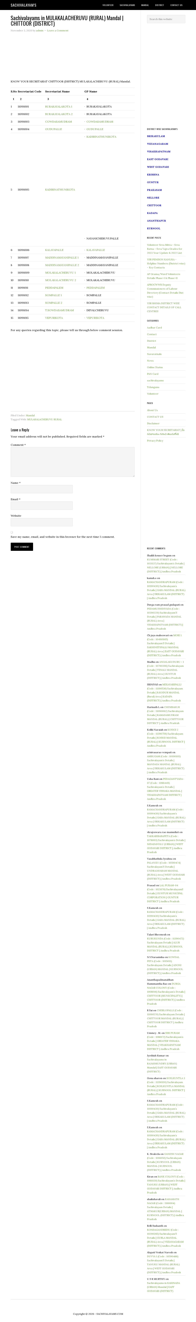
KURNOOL (153, 228)
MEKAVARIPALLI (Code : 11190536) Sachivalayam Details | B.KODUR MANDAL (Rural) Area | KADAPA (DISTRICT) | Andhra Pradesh (165, 692)
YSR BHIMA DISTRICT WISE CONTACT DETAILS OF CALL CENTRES (164, 307)
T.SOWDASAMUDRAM (59, 310)
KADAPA (152, 213)
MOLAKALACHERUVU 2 (60, 280)
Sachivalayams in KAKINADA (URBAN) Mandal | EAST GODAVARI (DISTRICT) (163, 1286)
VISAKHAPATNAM (158, 151)
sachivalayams (155, 380)
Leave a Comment (57, 30)
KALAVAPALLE (54, 250)
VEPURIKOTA (54, 318)
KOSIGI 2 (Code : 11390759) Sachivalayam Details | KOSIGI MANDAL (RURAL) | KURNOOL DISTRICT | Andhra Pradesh (166, 737)
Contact (152, 334)
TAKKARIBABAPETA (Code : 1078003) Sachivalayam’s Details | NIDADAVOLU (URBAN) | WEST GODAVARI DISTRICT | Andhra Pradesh (166, 844)
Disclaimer (153, 423)
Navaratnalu (154, 354)
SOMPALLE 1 (53, 295)
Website (16, 515)
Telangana (153, 387)
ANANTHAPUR (156, 220)
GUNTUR (153, 182)
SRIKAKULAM (156, 136)
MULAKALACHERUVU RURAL (44, 419)
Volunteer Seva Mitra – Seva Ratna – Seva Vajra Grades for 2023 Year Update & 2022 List (164, 248)
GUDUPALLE (53, 129)
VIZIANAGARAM (157, 143)
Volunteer (152, 393)
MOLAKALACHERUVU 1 (60, 272)
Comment (18, 445)
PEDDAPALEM (54, 287)
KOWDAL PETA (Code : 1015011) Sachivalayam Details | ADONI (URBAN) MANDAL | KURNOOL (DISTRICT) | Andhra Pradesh (165, 965)
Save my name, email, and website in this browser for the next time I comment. (63, 537)
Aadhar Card (154, 327)
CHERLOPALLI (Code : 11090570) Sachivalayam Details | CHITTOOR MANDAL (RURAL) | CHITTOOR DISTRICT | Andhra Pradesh (166, 1018)
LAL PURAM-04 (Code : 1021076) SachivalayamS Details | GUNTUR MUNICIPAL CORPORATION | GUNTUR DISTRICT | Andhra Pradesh (165, 893)
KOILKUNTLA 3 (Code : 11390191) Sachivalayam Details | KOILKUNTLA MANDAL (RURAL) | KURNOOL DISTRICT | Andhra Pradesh (166, 1086)
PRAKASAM (154, 189)
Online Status (155, 367)
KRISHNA (153, 174)
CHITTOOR (154, 205)
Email (15, 499)
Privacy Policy (155, 440)
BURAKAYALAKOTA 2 (59, 114)
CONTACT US (155, 416)
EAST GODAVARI (157, 159)
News (150, 360)
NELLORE (153, 197)
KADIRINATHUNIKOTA (60, 189)
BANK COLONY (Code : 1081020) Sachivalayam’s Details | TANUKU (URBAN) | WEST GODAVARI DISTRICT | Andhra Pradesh (166, 1184)
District (151, 340)
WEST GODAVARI (158, 166)
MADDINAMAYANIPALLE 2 (62, 265)
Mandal (30, 415)
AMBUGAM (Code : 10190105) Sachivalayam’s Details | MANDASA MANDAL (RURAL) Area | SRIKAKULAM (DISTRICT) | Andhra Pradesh (165, 764)
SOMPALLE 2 (53, 302)
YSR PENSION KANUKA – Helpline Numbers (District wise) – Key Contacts (166, 263)
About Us (152, 410)
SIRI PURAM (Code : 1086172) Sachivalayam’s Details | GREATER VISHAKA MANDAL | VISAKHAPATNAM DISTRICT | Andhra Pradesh (165, 1040)
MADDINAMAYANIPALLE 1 (62, 257)
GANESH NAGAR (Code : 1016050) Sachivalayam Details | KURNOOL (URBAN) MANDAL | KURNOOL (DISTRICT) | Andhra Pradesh (165, 1161)
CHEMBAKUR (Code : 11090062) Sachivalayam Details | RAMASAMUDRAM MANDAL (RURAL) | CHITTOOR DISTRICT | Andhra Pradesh (165, 715)
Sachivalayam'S (23, 5)
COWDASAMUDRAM (58, 121)
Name (16, 483)
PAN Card (152, 373)
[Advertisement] (73, 57)
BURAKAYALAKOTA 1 (58, 106)
